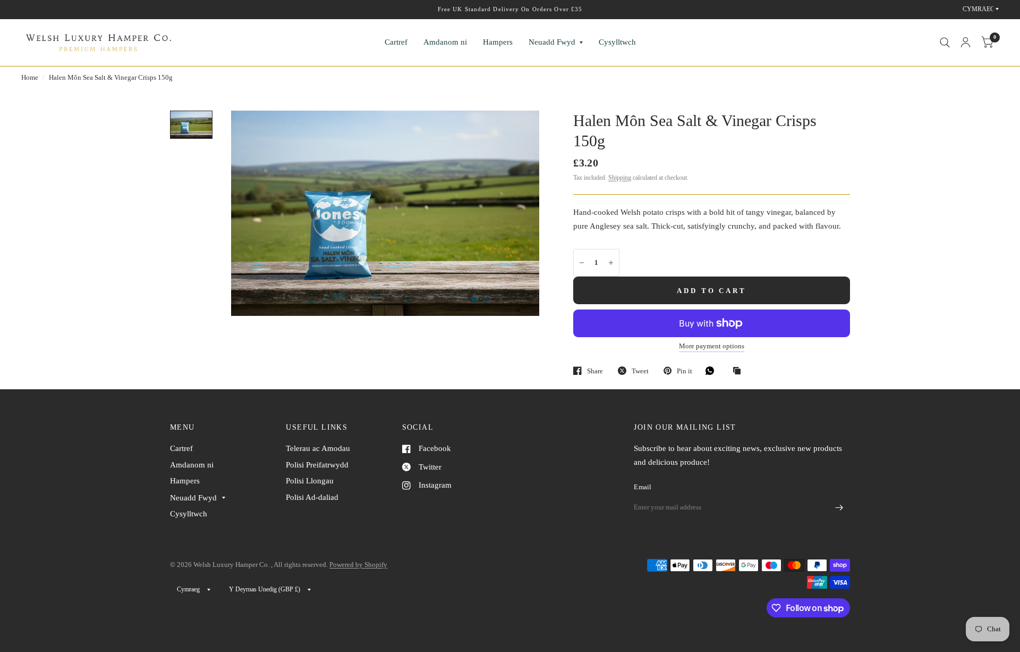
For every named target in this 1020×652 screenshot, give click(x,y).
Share (595, 371)
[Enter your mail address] (839, 508)
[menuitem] (396, 42)
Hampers (498, 42)
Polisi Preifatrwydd (317, 465)
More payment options (711, 346)
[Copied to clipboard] (739, 371)
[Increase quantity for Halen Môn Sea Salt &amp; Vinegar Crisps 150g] (611, 262)
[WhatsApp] (712, 370)
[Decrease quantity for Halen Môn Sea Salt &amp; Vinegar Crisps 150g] (582, 262)
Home (29, 77)
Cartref (396, 42)
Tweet (640, 371)
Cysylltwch (617, 42)
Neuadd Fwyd (552, 42)
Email (642, 487)
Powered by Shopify (358, 565)
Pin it (684, 371)
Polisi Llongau (310, 481)
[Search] (944, 42)
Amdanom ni (445, 42)
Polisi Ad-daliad (312, 497)
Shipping (619, 177)
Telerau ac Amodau (318, 448)
